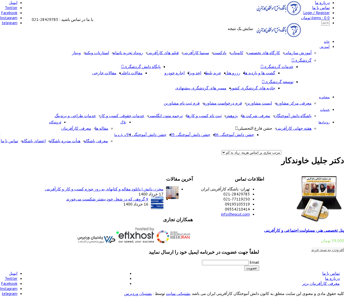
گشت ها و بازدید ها (259, 72)
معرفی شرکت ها (256, 115)
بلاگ (123, 122)
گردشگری (303, 60)
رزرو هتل (232, 72)
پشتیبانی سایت (178, 293)
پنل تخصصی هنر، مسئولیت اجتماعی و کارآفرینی (304, 230)
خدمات (325, 110)
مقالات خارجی (104, 72)
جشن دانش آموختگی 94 (146, 134)
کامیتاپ (236, 52)
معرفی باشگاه (96, 140)
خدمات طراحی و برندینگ (75, 115)
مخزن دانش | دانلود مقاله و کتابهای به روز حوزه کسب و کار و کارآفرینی (104, 188)
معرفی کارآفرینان (76, 128)
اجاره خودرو (174, 72)
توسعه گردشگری (279, 81)
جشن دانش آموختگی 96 (234, 134)
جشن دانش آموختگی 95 (190, 134)
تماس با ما (321, 7)
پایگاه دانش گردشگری (142, 66)
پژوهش (231, 115)
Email (254, 262)
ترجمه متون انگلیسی (165, 115)
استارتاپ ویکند (97, 52)
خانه (327, 42)
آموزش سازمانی (298, 52)
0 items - (315, 17)
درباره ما (322, 2)
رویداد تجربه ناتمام (128, 52)
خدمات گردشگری (278, 66)
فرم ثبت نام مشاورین (182, 103)
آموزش (325, 47)
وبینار (76, 52)
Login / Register (316, 12)
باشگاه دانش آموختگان (293, 115)
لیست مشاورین (259, 103)
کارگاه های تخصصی (263, 52)
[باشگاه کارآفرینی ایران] (278, 14)
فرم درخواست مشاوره (222, 103)
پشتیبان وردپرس (138, 293)
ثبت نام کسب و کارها (204, 115)
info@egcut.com (235, 214)
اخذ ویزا (194, 72)
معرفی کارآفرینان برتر (321, 283)
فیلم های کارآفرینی (163, 52)
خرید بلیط (213, 72)
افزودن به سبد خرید (327, 249)
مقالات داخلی (131, 72)
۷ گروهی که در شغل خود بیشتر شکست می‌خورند (107, 199)
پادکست (219, 52)
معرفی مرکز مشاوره (294, 103)
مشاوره (324, 97)
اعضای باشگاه (34, 140)
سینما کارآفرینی (196, 52)
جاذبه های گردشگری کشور (252, 87)
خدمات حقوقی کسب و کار (122, 115)
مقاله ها (101, 128)
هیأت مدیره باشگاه (64, 140)
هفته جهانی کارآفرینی (294, 128)
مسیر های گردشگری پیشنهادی (200, 87)
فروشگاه (55, 122)
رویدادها (324, 122)
